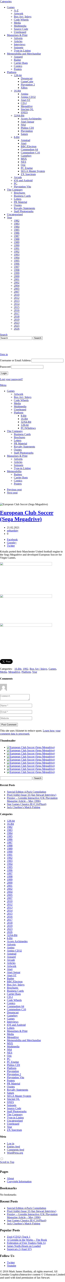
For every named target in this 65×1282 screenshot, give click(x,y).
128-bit (18, 75)
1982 (16, 220)
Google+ (12, 542)
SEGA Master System (33, 171)
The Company (15, 189)
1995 (16, 260)
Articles (18, 41)
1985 (16, 229)
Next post (12, 492)
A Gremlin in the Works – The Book (27, 1239)
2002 (16, 282)
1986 (16, 232)
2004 (16, 285)
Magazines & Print (17, 35)
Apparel (18, 56)
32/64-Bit (19, 115)
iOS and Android (23, 180)
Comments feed (15, 1149)
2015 (16, 307)
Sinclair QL (27, 109)
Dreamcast (26, 78)
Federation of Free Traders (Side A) (26, 1242)
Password (5, 366)
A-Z (16, 10)
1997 (16, 267)
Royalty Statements (24, 208)
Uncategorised (15, 214)
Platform (11, 72)
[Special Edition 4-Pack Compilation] (31, 747)
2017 (16, 313)
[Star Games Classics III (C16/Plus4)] (31, 756)
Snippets (18, 47)
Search (3, 334)
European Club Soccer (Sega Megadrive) (26, 516)
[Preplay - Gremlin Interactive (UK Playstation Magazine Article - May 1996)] (31, 753)
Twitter (11, 545)
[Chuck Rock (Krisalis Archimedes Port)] (31, 768)
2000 (16, 276)
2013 (16, 301)
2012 (16, 297)
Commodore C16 (30, 152)
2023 (16, 322)
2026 (16, 328)
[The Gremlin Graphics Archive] (13, 348)
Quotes (18, 205)
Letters (17, 198)
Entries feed (13, 1146)
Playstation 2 (28, 84)
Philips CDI (27, 127)
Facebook (12, 539)
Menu (3, 385)
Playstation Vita (22, 186)
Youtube (11, 1265)
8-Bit (16, 137)
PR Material (20, 202)
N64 (23, 124)
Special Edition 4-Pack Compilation (26, 791)
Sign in (4, 354)
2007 (16, 291)
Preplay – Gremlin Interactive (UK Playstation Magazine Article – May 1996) (32, 800)
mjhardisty (12, 530)
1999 (16, 273)
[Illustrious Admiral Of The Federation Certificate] (31, 772)
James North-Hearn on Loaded (24, 1246)
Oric (23, 164)
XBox (24, 87)
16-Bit (17, 90)
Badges (18, 474)
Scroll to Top (7, 1162)
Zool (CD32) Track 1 (18, 1236)
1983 (16, 223)
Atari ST (25, 100)
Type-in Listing (22, 50)
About (10, 1178)
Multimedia (20, 25)
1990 (16, 245)
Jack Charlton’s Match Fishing (23, 807)
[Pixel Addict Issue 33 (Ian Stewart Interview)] (31, 750)
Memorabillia (14, 471)
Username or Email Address (15, 360)
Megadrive (27, 106)
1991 (16, 248)
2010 (16, 294)
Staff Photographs (23, 211)
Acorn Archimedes (31, 118)
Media (17, 22)
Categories (6, 1)
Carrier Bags (21, 62)
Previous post (14, 489)
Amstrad (25, 140)
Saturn (24, 134)
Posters (18, 69)
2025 (16, 325)
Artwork (18, 13)
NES (23, 161)
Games (11, 7)
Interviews (19, 44)
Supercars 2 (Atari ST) (19, 1249)
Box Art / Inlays (22, 16)
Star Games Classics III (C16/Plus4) (26, 804)
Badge (17, 59)
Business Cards (22, 195)
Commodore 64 (29, 149)
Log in (10, 1143)
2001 (16, 279)
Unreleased (20, 32)
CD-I (24, 103)
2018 (16, 316)
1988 (16, 239)
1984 (16, 226)
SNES (24, 112)
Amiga (24, 93)
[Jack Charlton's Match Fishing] (31, 759)
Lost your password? (11, 379)
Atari (23, 143)
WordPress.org (15, 1152)
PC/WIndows (28, 428)
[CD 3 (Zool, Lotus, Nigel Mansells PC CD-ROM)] (31, 765)
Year (9, 217)
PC (15, 183)
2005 (16, 288)
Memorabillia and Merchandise (24, 53)
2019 (16, 319)
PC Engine (27, 168)
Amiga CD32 (28, 96)
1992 (16, 251)
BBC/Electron (28, 146)
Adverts (18, 38)
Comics (18, 66)
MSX (24, 158)
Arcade (18, 177)
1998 (16, 270)
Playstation (27, 130)
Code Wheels (21, 19)
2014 (16, 304)
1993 (16, 254)
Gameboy (26, 155)
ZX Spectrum (28, 174)
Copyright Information (19, 1181)
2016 (16, 310)
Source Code (21, 28)
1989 (16, 242)
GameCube (27, 81)
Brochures (19, 192)
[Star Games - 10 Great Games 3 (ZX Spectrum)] (31, 762)
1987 (16, 236)
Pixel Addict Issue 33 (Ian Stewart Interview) (31, 794)
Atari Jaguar (27, 121)
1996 (16, 263)
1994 (16, 257)
